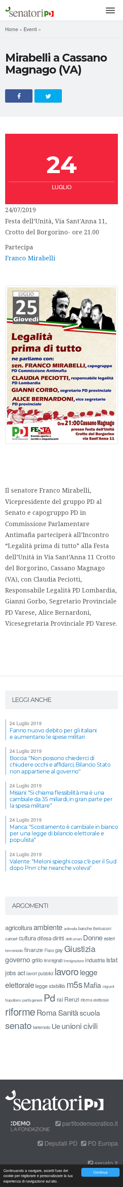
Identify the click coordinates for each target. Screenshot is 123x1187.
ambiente (48, 927)
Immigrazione (74, 960)
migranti (108, 986)
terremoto (41, 1027)
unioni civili (80, 1025)
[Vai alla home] (29, 10)
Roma (47, 1012)
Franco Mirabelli (30, 258)
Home (11, 29)
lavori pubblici (39, 973)
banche (85, 928)
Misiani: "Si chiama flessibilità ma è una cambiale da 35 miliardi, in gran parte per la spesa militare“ (61, 799)
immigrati (53, 960)
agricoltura (18, 927)
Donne (92, 937)
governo (17, 959)
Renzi (71, 999)
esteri (109, 938)
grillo (37, 960)
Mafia (92, 985)
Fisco (49, 950)
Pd (49, 997)
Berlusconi (102, 928)
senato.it (105, 1162)
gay (59, 949)
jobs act (15, 972)
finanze (33, 949)
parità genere (32, 1000)
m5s (75, 984)
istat (112, 959)
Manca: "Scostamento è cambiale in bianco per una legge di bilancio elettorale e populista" (64, 833)
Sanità (68, 1012)
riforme (20, 1011)
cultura (27, 938)
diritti (58, 938)
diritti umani (74, 938)
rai (60, 999)
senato (18, 1025)
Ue (56, 1026)
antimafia (70, 928)
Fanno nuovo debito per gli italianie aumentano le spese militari (53, 733)
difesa (44, 938)
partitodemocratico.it (89, 1123)
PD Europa (102, 1142)
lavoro (67, 971)
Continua (100, 1172)
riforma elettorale (95, 1000)
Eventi (30, 29)
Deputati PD (60, 1142)
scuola (90, 1012)
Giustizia (80, 948)
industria (95, 960)
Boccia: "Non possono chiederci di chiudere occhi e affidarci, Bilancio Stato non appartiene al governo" (60, 764)
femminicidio (14, 950)
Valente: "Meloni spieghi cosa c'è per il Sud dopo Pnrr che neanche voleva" (63, 864)
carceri (11, 938)
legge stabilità (50, 985)
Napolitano (13, 1000)
